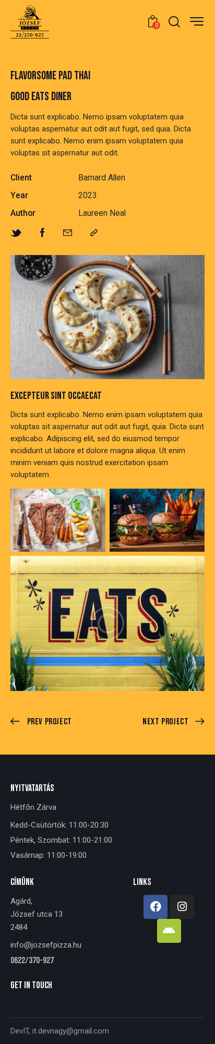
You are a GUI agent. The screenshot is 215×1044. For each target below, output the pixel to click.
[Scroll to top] (198, 1027)
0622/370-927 (32, 960)
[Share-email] (67, 233)
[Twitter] (16, 233)
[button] (94, 233)
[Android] (169, 931)
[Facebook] (42, 233)
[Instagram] (182, 907)
